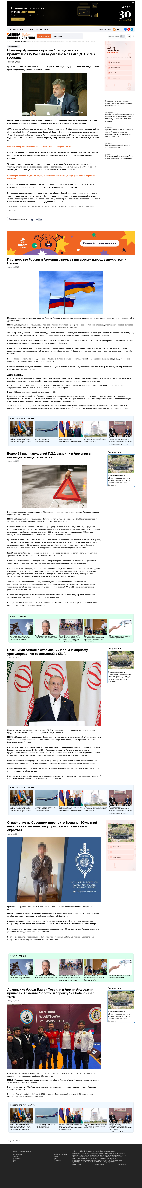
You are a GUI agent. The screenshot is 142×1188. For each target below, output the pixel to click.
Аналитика (57, 1160)
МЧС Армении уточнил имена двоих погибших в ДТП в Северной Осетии (39, 146)
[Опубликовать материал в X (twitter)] (41, 219)
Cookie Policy (121, 1164)
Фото (56, 1158)
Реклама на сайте (25, 1151)
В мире (15, 1162)
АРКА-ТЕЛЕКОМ (18, 616)
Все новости (44, 36)
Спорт (15, 1160)
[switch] (122, 36)
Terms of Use (99, 1164)
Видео (56, 1156)
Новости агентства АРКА (22, 418)
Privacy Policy (76, 1164)
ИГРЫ (71, 36)
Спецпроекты (59, 36)
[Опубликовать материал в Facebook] (32, 219)
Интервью (57, 1162)
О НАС (15, 1151)
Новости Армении (13, 46)
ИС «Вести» (72, 327)
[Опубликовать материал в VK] (37, 219)
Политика (16, 1156)
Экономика (16, 1158)
